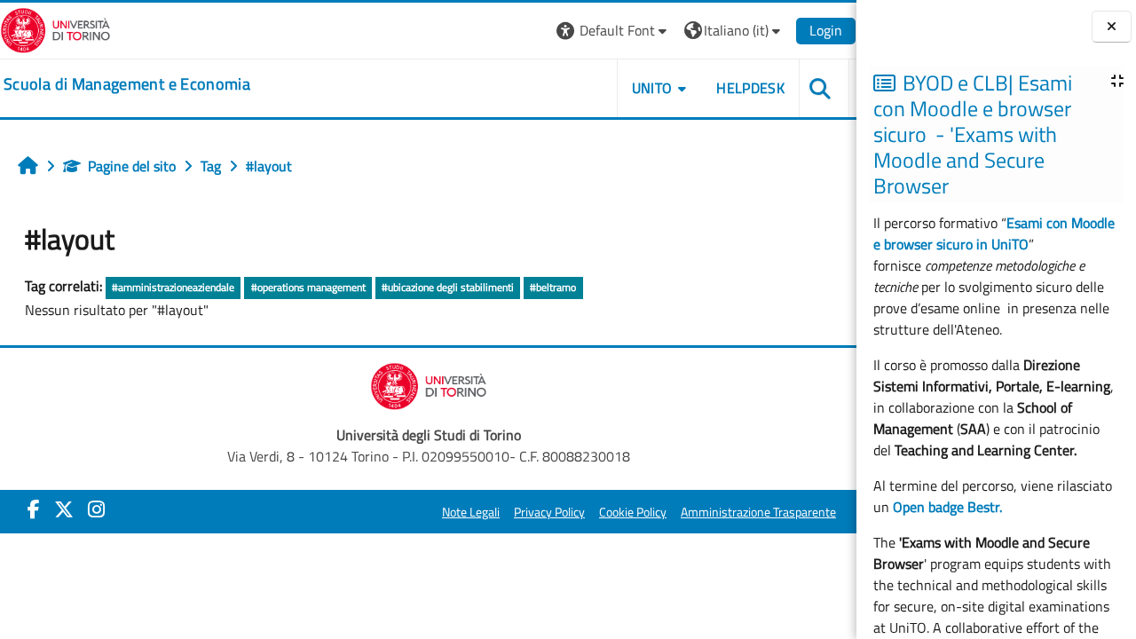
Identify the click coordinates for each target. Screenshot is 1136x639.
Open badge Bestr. (947, 506)
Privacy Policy (549, 512)
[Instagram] (96, 509)
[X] (64, 509)
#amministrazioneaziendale (173, 287)
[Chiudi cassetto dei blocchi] (1112, 27)
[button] (614, 30)
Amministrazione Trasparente (758, 512)
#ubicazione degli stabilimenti (448, 287)
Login (825, 30)
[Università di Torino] (55, 28)
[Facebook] (33, 509)
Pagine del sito (132, 166)
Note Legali (471, 512)
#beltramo (553, 287)
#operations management (308, 287)
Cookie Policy (633, 512)
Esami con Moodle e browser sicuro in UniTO (994, 233)
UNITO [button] (652, 88)
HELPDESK (750, 88)
